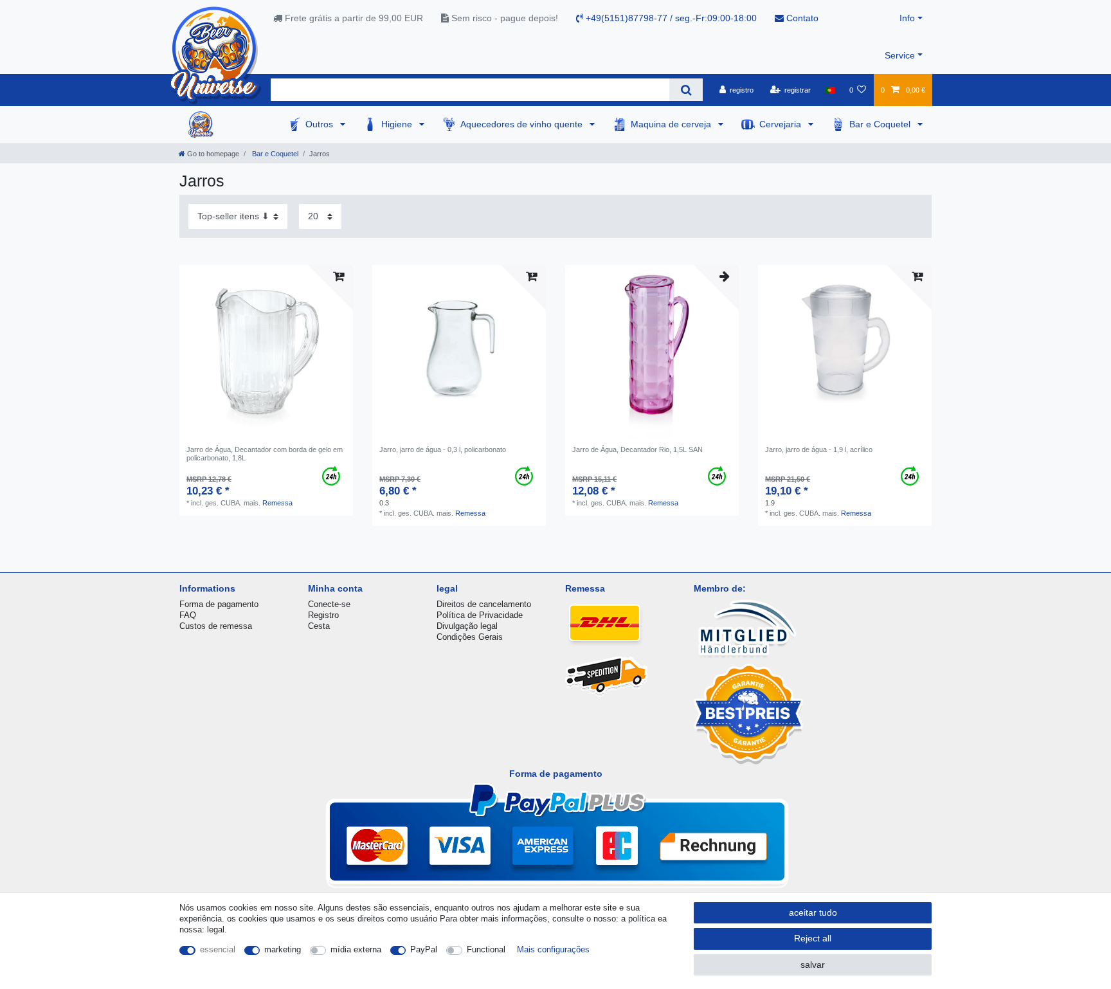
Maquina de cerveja (672, 124)
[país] (830, 90)
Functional (486, 949)
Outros (320, 124)
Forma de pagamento (218, 604)
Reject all (812, 938)
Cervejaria (781, 124)
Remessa (277, 503)
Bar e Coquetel (881, 124)
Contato (801, 18)
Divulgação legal (467, 626)
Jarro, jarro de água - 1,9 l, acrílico (818, 449)
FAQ (187, 615)
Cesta (319, 626)
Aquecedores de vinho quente (522, 124)
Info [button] (907, 18)
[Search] (685, 89)
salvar (812, 964)
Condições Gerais (470, 637)
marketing (282, 949)
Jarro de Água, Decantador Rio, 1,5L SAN (637, 449)
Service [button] (900, 55)
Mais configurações (553, 949)
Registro (323, 615)
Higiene (398, 124)
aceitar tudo (813, 912)
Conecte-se (329, 604)
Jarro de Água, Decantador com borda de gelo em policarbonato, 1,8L (264, 453)
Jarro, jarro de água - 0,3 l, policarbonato (442, 449)
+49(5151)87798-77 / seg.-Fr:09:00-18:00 (670, 18)
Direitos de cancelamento (484, 604)
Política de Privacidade (480, 615)
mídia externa (355, 949)
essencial (217, 949)
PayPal (423, 949)
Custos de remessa (215, 626)
